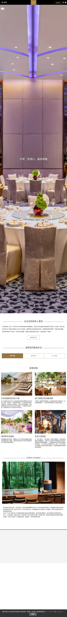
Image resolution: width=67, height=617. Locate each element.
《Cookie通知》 (49, 612)
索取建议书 (33, 337)
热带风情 (12, 356)
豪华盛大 (33, 356)
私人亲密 (54, 356)
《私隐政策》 (59, 612)
